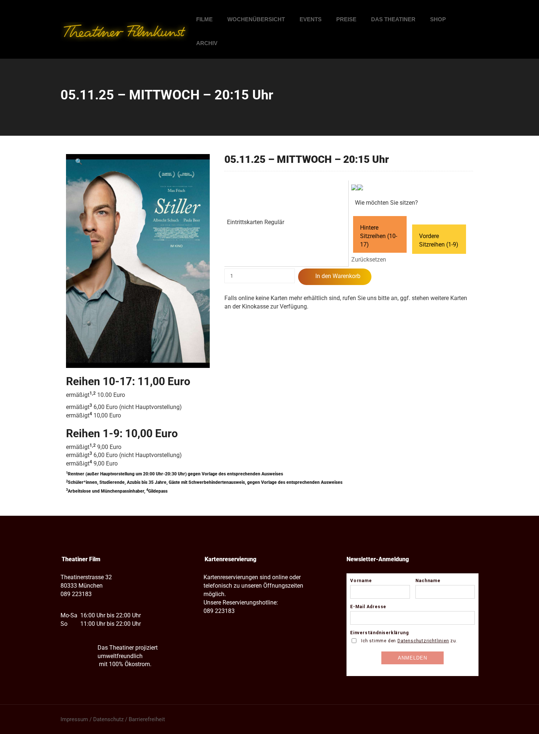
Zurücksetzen (368, 259)
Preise (346, 19)
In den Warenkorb (337, 276)
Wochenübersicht (256, 19)
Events (311, 19)
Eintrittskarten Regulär (255, 222)
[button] (78, 162)
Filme (204, 19)
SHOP (438, 19)
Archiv (206, 43)
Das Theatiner (393, 19)
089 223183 (76, 594)
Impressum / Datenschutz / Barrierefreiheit (112, 719)
